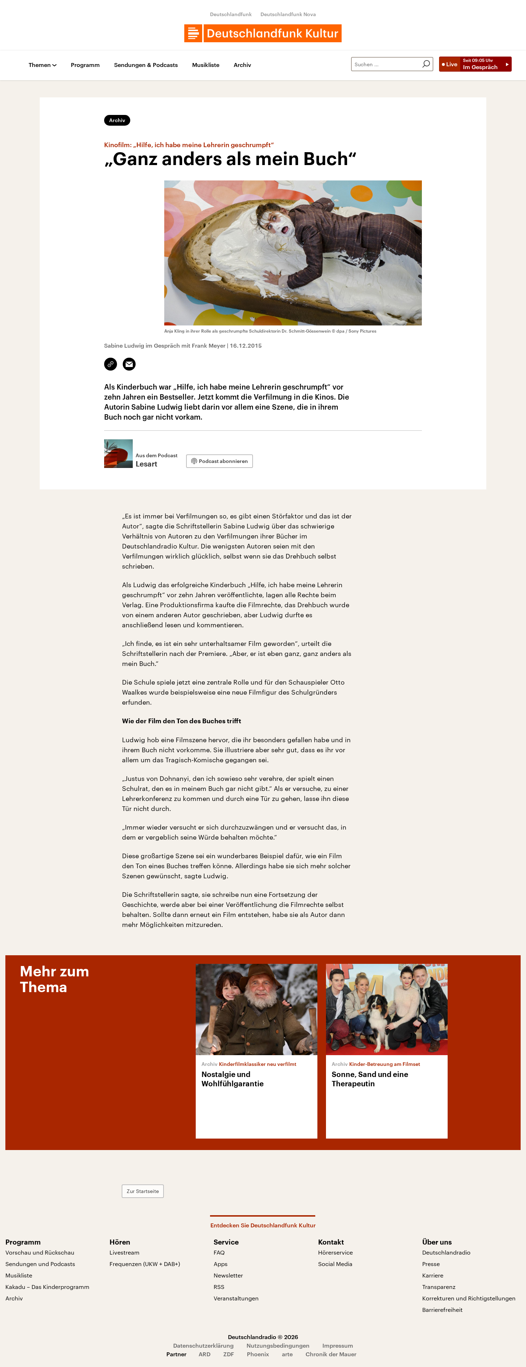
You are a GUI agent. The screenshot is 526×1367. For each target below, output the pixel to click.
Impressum (337, 1345)
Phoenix (258, 1354)
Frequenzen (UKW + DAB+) (144, 1263)
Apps (221, 1263)
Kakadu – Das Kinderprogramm (47, 1286)
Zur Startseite (143, 1191)
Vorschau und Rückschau (39, 1252)
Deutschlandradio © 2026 (263, 1336)
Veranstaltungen (236, 1298)
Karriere (432, 1275)
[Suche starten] (426, 64)
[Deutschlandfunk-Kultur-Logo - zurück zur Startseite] (263, 33)
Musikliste (205, 65)
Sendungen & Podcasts (146, 65)
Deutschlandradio (446, 1252)
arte (287, 1354)
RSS (219, 1286)
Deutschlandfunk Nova (288, 14)
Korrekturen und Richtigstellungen (469, 1298)
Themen (40, 65)
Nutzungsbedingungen (278, 1345)
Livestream (124, 1252)
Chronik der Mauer (331, 1354)
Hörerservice (335, 1252)
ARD (204, 1354)
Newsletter (228, 1275)
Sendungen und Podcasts (40, 1263)
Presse (431, 1263)
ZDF (228, 1354)
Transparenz (439, 1286)
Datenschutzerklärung (203, 1345)
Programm (85, 65)
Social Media (335, 1263)
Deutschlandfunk (231, 14)
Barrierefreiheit (442, 1309)
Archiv (242, 65)
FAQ (219, 1252)
